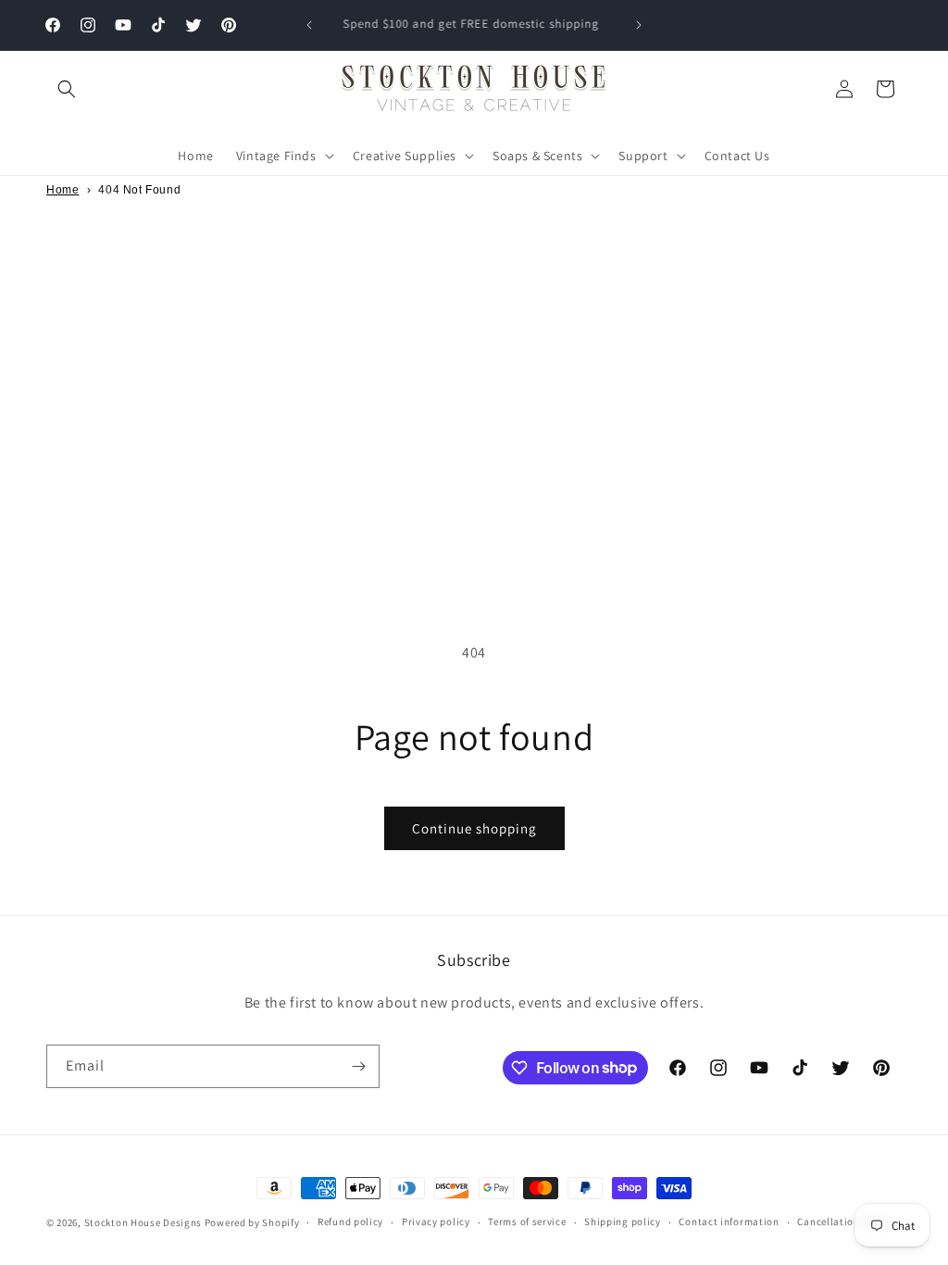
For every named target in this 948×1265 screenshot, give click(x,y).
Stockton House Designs (143, 1222)
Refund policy (350, 1221)
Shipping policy (622, 1221)
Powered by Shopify (252, 1222)
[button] (66, 89)
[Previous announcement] (309, 25)
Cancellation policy (844, 1221)
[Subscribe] (358, 1066)
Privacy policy (436, 1221)
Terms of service (527, 1221)
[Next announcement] (638, 25)
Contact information (729, 1221)
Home (62, 189)
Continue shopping (474, 828)
